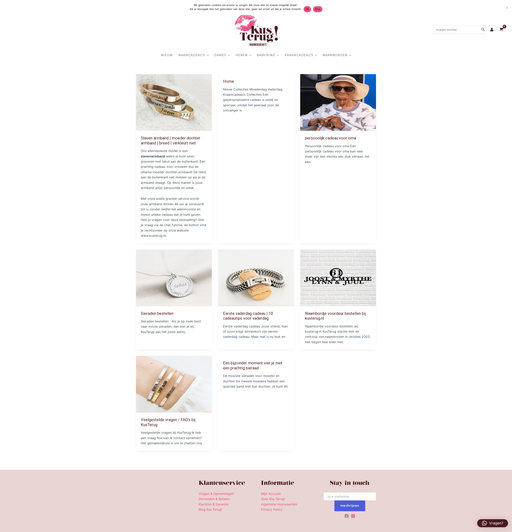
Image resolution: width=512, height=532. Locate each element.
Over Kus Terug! (273, 499)
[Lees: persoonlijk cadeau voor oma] (338, 102)
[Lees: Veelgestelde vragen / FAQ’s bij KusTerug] (174, 384)
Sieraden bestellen (157, 313)
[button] (207, 55)
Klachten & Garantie (213, 504)
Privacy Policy (271, 509)
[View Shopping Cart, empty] (501, 29)
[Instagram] (353, 516)
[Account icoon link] (492, 29)
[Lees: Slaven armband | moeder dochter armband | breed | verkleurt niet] (174, 102)
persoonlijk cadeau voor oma (330, 138)
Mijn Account (271, 494)
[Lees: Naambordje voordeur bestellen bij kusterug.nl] (338, 277)
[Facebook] (347, 516)
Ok (307, 9)
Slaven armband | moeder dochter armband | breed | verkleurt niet (170, 140)
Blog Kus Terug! (210, 509)
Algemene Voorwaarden (279, 504)
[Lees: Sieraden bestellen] (174, 277)
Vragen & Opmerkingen (216, 494)
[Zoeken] (483, 30)
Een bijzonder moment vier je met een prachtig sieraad (252, 365)
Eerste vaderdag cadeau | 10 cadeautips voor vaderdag (248, 316)
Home (228, 81)
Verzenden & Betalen (214, 499)
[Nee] (507, 8)
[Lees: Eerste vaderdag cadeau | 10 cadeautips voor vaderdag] (256, 277)
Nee (317, 9)
